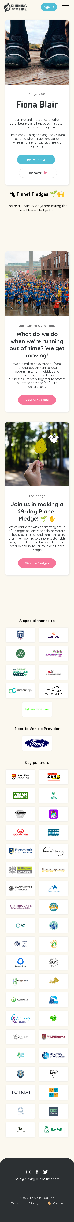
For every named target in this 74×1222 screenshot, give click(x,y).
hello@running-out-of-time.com (37, 1179)
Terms (15, 1203)
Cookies (58, 1203)
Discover (35, 173)
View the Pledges (37, 563)
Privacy (33, 1203)
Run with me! (36, 159)
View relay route (37, 400)
